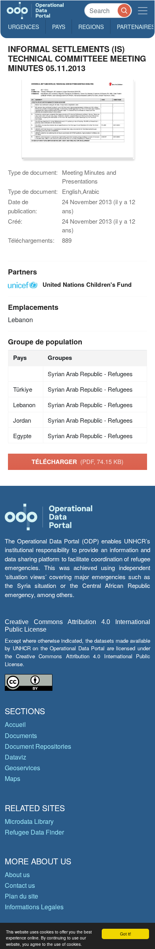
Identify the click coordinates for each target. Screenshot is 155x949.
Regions (91, 27)
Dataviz (15, 757)
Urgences (23, 27)
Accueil (15, 724)
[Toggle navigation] (142, 10)
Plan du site (21, 896)
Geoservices (22, 767)
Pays (58, 27)
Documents (21, 735)
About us (17, 874)
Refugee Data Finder (34, 832)
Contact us (20, 885)
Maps (12, 778)
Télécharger (78, 461)
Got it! (125, 934)
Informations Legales (34, 906)
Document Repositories (38, 746)
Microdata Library (29, 821)
